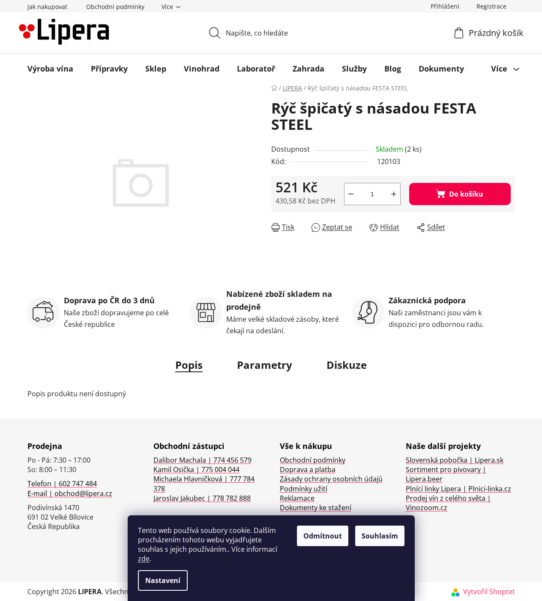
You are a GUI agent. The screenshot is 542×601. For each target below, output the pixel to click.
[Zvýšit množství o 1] (393, 194)
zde (144, 558)
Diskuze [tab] (346, 365)
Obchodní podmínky (115, 7)
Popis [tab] (189, 365)
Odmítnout (322, 536)
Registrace (491, 6)
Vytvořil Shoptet (489, 591)
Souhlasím (380, 536)
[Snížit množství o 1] (350, 194)
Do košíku (466, 194)
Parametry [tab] (264, 365)
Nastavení (162, 580)
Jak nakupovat (47, 7)
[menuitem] (50, 68)
